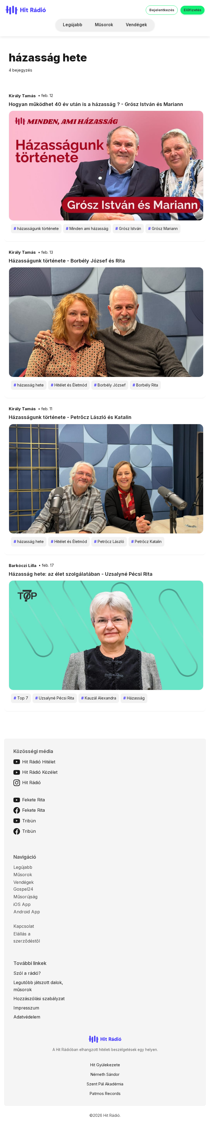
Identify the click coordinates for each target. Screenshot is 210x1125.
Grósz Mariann (163, 228)
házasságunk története (36, 228)
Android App (26, 911)
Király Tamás (22, 95)
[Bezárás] (181, 39)
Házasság (134, 698)
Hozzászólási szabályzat (39, 998)
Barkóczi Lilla (22, 565)
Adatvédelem (26, 1017)
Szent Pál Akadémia (105, 1084)
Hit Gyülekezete (105, 1064)
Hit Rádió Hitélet (38, 761)
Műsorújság (25, 896)
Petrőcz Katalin (146, 541)
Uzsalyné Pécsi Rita (54, 698)
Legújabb (72, 24)
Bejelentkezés (161, 10)
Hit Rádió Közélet (39, 772)
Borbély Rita (145, 385)
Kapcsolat (23, 926)
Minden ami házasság (87, 228)
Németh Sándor (105, 1074)
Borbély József (110, 385)
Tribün (29, 820)
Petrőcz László (109, 541)
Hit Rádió (31, 782)
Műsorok (104, 24)
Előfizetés (192, 10)
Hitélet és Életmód (69, 385)
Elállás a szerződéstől (26, 937)
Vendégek (136, 24)
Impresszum (26, 1008)
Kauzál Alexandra (98, 698)
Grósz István (128, 228)
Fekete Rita (33, 799)
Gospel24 (23, 889)
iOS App (22, 904)
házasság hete (29, 385)
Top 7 (21, 698)
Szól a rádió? (27, 973)
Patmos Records (105, 1093)
